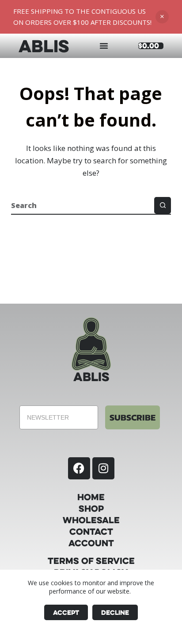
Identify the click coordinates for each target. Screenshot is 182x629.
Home (91, 497)
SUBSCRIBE (132, 417)
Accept (66, 612)
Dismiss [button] (162, 16)
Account (91, 543)
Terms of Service (91, 560)
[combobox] (83, 205)
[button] (103, 45)
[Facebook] (79, 468)
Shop (91, 508)
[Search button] (162, 205)
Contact (91, 531)
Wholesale (91, 520)
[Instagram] (103, 468)
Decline (115, 612)
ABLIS (44, 45)
